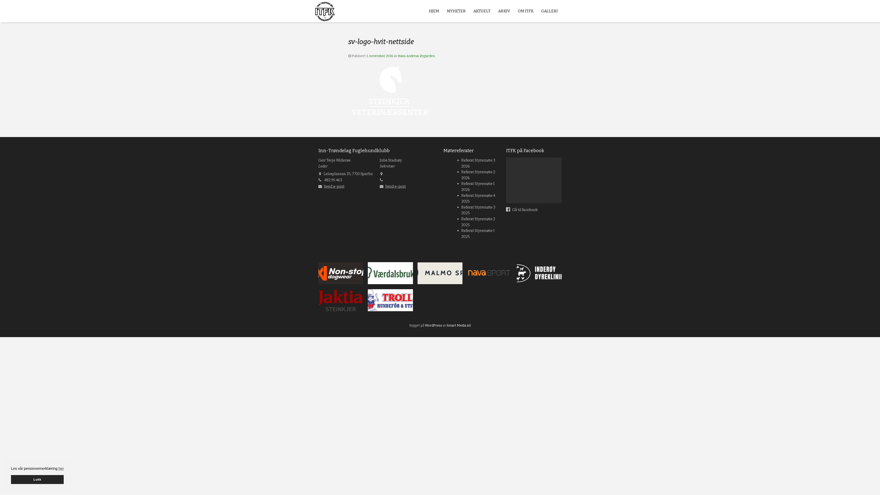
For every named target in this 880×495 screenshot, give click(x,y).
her (61, 468)
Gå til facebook (525, 210)
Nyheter (456, 11)
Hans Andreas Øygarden (416, 56)
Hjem (434, 11)
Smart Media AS (459, 325)
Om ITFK (526, 11)
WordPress (433, 325)
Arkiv (504, 11)
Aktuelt (481, 11)
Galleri (549, 11)
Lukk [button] (37, 479)
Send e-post (334, 186)
